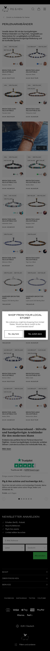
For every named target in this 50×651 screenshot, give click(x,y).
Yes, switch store (35, 334)
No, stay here (13, 334)
